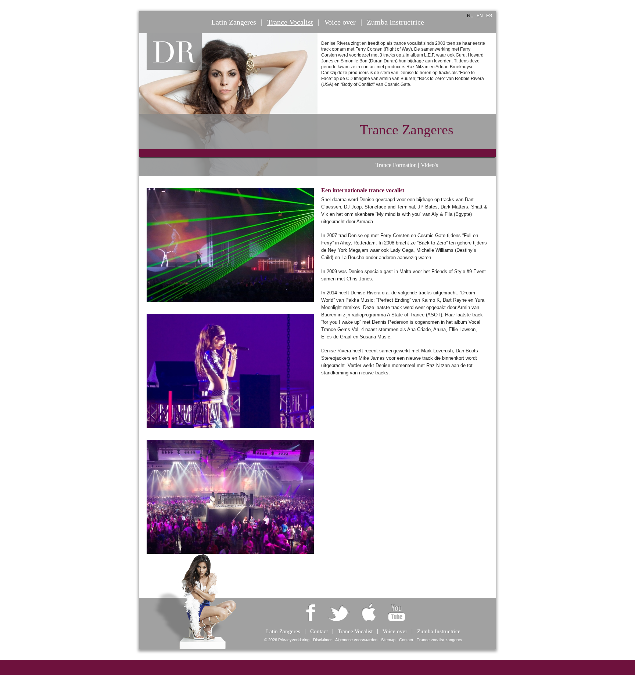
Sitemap (388, 640)
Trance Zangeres (406, 129)
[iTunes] (367, 611)
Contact (406, 640)
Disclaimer (322, 640)
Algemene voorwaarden (356, 640)
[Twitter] (339, 611)
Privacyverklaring (293, 640)
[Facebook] (310, 611)
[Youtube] (396, 611)
